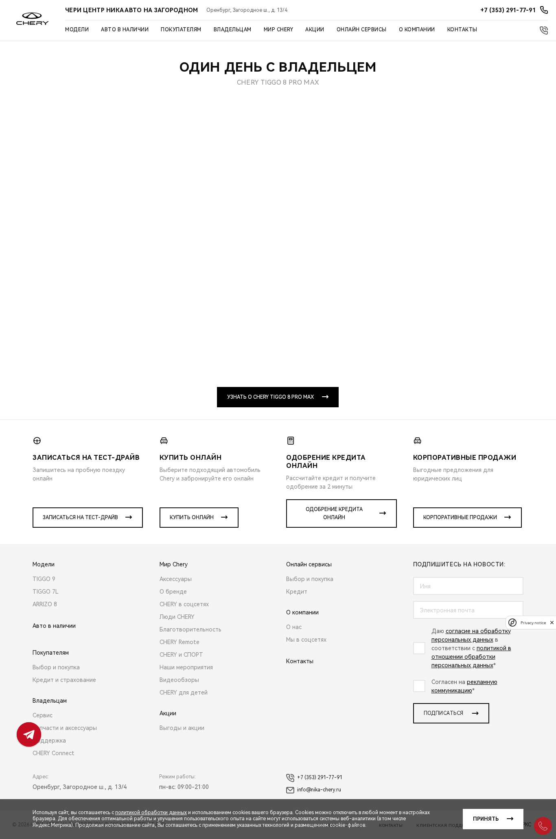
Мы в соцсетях (306, 639)
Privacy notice (533, 622)
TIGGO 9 (44, 579)
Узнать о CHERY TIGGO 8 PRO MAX (270, 397)
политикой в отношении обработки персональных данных (471, 657)
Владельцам (233, 30)
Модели (77, 30)
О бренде (173, 591)
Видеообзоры (179, 680)
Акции (314, 30)
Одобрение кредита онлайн (334, 513)
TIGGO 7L (46, 591)
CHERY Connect (53, 753)
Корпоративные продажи (460, 517)
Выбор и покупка (56, 667)
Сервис (43, 715)
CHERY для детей (184, 692)
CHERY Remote (179, 642)
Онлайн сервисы (362, 30)
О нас (294, 627)
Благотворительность (190, 629)
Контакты (462, 30)
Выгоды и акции (182, 728)
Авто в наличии (125, 30)
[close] (552, 622)
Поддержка (49, 740)
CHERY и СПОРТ (181, 654)
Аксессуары (176, 579)
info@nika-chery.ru (319, 790)
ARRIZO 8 (45, 604)
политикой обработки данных (151, 812)
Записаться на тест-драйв (80, 517)
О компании (417, 30)
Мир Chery (278, 30)
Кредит (296, 591)
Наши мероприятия (186, 667)
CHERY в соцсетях (184, 604)
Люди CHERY (177, 617)
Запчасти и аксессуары (65, 728)
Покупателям (181, 30)
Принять (486, 819)
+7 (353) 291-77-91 (319, 777)
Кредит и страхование (64, 680)
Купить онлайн (192, 517)
